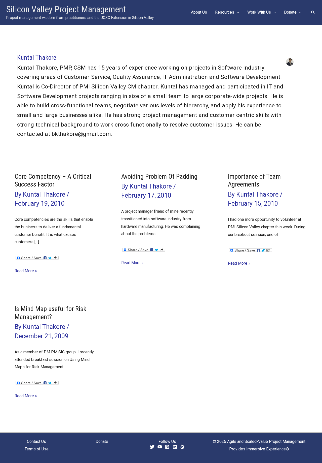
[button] (236, 12)
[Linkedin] (175, 447)
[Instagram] (167, 447)
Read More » (26, 271)
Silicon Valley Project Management (66, 9)
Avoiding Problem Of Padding (159, 176)
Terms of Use (37, 449)
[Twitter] (152, 447)
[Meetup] (182, 447)
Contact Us (36, 441)
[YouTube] (159, 447)
